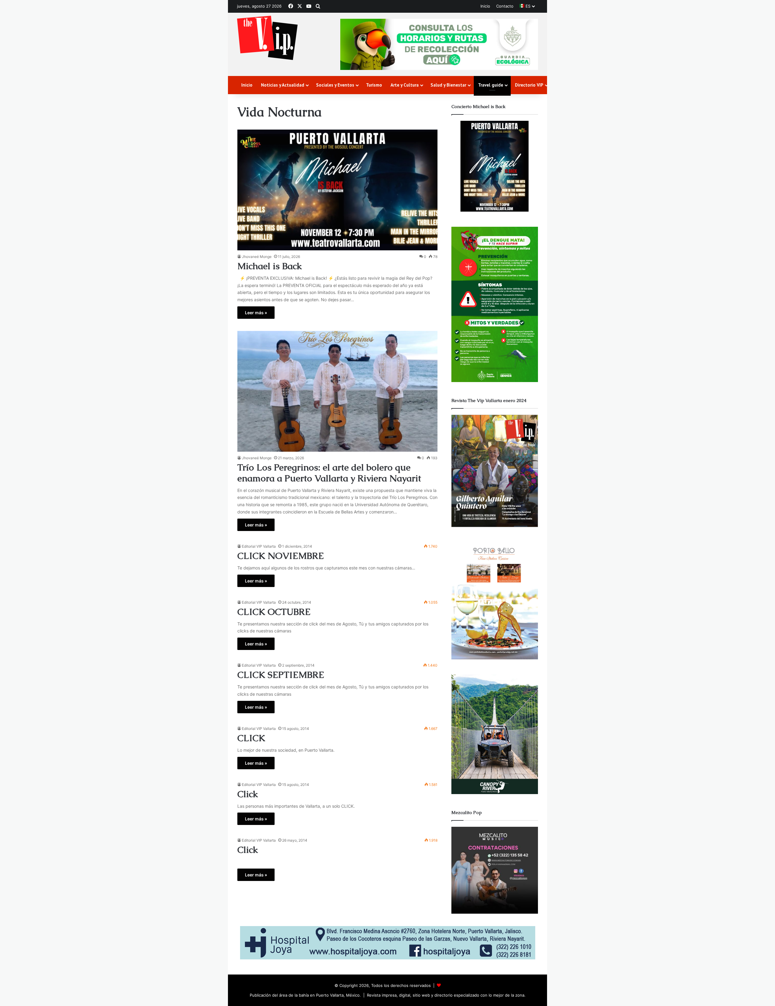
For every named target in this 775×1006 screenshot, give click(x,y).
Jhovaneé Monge (257, 256)
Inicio (485, 6)
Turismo (374, 85)
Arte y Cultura (405, 85)
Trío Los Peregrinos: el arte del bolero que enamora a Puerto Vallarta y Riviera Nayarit (329, 472)
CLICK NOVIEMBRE (280, 556)
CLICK (251, 738)
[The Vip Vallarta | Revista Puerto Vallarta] (267, 38)
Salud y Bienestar (448, 85)
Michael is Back (269, 266)
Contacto (504, 6)
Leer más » (256, 312)
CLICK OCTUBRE (274, 612)
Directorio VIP (529, 85)
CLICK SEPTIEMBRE (280, 675)
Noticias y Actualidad (282, 85)
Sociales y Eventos (335, 85)
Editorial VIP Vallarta (259, 546)
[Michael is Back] (337, 190)
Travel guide (490, 85)
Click (247, 794)
